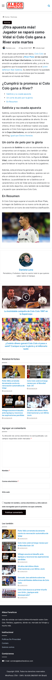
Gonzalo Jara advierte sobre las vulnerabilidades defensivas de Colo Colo (33, 580)
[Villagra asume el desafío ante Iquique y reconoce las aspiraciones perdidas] (13, 401)
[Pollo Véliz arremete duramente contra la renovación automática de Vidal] (13, 371)
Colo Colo (38, 53)
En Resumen (12, 101)
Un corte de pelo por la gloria (19, 98)
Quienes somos (8, 647)
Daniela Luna (10, 48)
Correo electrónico (10, 481)
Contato (5, 643)
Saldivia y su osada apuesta (18, 94)
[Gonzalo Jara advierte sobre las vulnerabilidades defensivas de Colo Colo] (9, 581)
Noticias (14, 17)
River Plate (29, 57)
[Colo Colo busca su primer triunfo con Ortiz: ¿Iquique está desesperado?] (9, 593)
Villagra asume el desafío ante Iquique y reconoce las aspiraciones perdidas (13, 412)
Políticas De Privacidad (11, 639)
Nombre (6, 471)
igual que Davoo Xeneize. (21, 135)
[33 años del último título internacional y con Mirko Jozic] (38, 401)
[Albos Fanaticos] (15, 5)
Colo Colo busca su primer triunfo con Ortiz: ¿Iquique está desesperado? (32, 592)
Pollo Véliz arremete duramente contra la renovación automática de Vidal (33, 533)
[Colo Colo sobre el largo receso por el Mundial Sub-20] (38, 371)
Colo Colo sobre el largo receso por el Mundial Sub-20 (37, 383)
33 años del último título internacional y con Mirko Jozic (38, 412)
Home (6, 17)
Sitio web (6, 492)
